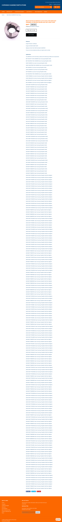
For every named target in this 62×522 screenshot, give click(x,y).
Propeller (9, 11)
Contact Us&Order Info (6, 511)
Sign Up (37, 512)
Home (3, 11)
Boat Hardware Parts (6, 509)
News (3, 512)
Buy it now (31, 34)
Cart (57, 7)
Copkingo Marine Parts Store (14, 5)
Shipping (28, 26)
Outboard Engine (19, 11)
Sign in (50, 4)
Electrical (29, 11)
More (45, 11)
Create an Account (57, 4)
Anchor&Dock (38, 11)
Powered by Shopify (6, 520)
